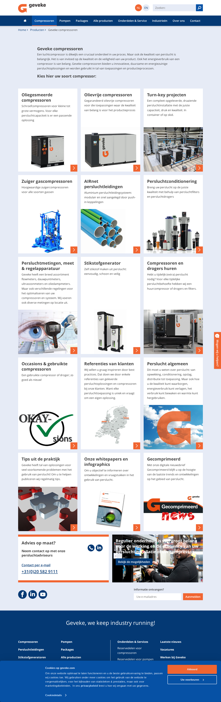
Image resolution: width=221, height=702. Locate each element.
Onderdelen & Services (132, 642)
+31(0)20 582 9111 (40, 571)
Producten (37, 30)
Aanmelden (192, 597)
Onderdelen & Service (132, 21)
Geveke (32, 8)
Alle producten (103, 21)
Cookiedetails (53, 695)
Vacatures (167, 649)
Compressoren (44, 21)
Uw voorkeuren (190, 679)
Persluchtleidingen (31, 649)
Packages (82, 21)
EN (146, 8)
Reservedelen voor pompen (135, 659)
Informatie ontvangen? (149, 589)
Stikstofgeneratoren (32, 657)
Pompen (64, 21)
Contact (195, 21)
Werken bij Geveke (173, 657)
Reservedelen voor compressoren (129, 650)
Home (25, 21)
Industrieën (159, 21)
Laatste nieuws (170, 642)
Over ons (179, 21)
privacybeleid (90, 685)
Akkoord (192, 669)
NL (138, 8)
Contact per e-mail (36, 565)
